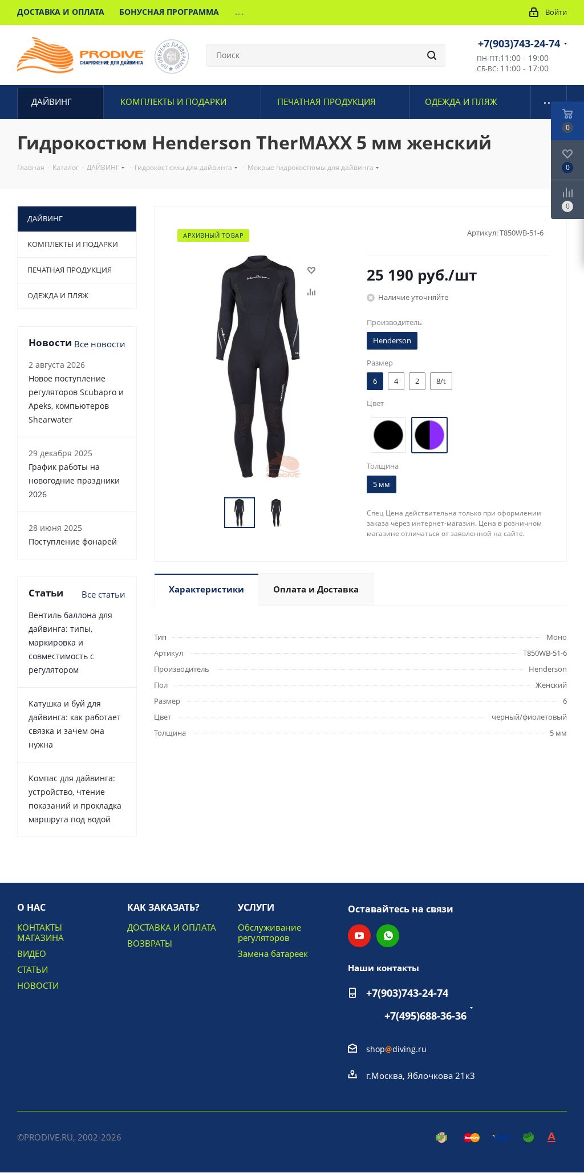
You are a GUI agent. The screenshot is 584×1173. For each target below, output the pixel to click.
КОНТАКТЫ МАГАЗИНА (40, 932)
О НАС (31, 907)
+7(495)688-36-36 (425, 1015)
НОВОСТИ (38, 985)
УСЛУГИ (256, 907)
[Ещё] (549, 102)
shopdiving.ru (396, 1049)
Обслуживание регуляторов (269, 932)
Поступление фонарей (73, 541)
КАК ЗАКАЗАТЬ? (163, 907)
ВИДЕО (31, 953)
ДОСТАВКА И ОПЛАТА (171, 927)
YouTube (359, 935)
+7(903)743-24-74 (519, 43)
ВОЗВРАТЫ (149, 943)
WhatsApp (387, 935)
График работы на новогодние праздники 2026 (74, 480)
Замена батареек (273, 953)
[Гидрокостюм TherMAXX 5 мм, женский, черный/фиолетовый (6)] (257, 365)
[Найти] (431, 55)
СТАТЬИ (32, 969)
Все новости (99, 344)
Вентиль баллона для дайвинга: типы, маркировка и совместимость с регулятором (70, 642)
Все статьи (103, 594)
